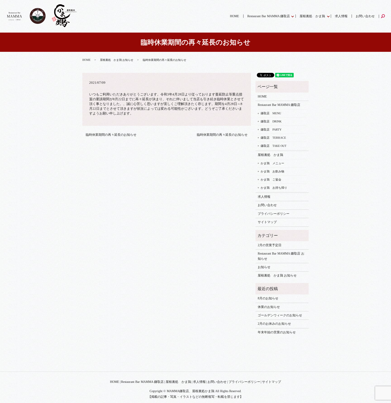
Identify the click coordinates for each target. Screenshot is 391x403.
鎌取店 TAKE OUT (273, 146)
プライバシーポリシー (273, 213)
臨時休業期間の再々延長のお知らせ (111, 134)
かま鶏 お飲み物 (272, 171)
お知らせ (264, 267)
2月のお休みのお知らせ (274, 323)
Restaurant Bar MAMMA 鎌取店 (268, 16)
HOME (234, 16)
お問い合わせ (365, 16)
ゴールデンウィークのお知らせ (280, 315)
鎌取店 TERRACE (273, 137)
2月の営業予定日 (269, 245)
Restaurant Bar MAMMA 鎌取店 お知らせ (281, 256)
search (385, 16)
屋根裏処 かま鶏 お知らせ (116, 60)
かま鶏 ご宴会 (271, 179)
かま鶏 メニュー (272, 163)
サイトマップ (267, 222)
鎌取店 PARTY (271, 129)
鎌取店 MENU (271, 113)
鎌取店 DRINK (271, 121)
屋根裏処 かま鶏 (312, 16)
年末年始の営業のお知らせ (277, 332)
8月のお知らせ (268, 298)
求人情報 (341, 16)
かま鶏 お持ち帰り (274, 187)
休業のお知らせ (269, 307)
